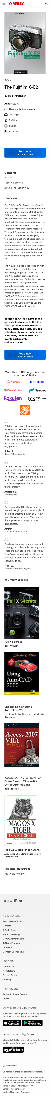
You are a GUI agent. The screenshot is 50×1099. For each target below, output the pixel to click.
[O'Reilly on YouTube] (20, 900)
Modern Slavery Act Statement (16, 1092)
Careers (7, 925)
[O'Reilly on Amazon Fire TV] (13, 1051)
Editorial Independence (13, 1089)
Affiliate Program (11, 943)
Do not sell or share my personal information (22, 1072)
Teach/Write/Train (12, 921)
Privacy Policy (10, 975)
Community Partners (13, 938)
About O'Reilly (11, 915)
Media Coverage (11, 934)
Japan (6, 998)
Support (8, 961)
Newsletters (9, 970)
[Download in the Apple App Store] (12, 1025)
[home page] (16, 3)
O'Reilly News (9, 930)
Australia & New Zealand (15, 994)
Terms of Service (10, 1086)
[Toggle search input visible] (46, 3)
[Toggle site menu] (3, 3)
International (11, 988)
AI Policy (7, 979)
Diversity (7, 947)
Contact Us (8, 966)
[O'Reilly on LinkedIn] (15, 900)
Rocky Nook (15, 131)
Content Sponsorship (13, 951)
